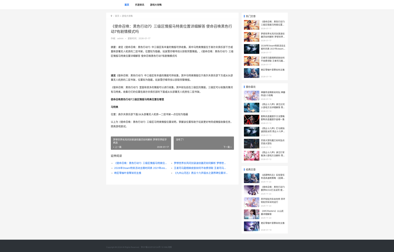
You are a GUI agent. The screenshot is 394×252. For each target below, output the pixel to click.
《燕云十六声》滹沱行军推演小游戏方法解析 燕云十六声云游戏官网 (273, 155)
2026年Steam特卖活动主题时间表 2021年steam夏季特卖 (141, 167)
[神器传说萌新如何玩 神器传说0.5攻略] (251, 92)
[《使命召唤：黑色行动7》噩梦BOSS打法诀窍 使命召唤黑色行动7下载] (251, 187)
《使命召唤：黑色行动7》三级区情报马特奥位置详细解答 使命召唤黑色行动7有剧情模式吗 (141, 163)
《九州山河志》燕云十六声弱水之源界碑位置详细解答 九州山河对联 (201, 172)
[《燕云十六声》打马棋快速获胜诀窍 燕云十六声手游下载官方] (251, 128)
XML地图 (168, 247)
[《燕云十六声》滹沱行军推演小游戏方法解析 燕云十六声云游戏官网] (251, 152)
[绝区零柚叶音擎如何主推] (251, 70)
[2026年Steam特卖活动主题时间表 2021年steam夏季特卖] (251, 46)
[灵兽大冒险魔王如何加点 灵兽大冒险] (251, 140)
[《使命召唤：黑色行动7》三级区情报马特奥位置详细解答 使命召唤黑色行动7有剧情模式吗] (251, 22)
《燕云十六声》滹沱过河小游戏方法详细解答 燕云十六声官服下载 (273, 107)
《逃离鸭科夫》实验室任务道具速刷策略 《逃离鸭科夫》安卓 (273, 178)
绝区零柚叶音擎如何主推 (127, 172)
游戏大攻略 (156, 4)
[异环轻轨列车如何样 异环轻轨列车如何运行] (251, 199)
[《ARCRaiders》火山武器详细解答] (251, 211)
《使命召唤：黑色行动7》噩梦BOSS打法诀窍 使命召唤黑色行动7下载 (273, 190)
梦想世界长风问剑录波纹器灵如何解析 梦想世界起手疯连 (201, 163)
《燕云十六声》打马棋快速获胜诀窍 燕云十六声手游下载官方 (273, 131)
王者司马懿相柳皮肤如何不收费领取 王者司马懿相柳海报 (201, 167)
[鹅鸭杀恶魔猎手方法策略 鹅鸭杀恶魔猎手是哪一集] (251, 116)
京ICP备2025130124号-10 (152, 247)
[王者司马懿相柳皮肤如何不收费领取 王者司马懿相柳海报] (251, 58)
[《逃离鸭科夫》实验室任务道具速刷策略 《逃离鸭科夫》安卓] (251, 175)
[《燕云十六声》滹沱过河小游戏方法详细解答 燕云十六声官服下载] (251, 104)
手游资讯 (139, 4)
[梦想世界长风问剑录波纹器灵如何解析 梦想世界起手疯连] (251, 34)
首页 (127, 4)
